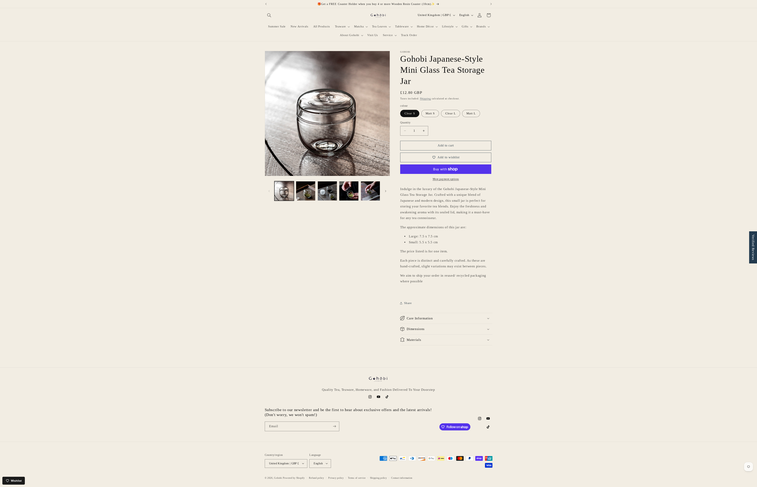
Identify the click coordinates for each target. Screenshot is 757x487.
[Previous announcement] (266, 4)
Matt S (430, 113)
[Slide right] (385, 191)
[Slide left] (269, 191)
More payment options (446, 178)
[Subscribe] (334, 426)
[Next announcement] (491, 4)
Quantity (405, 122)
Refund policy (316, 478)
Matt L (471, 113)
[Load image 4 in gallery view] (349, 191)
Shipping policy (378, 478)
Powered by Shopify (294, 478)
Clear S (410, 113)
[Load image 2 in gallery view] (305, 191)
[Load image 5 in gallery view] (370, 191)
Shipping (425, 98)
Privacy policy (336, 478)
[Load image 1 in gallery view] (284, 191)
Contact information (401, 478)
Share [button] (408, 302)
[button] (269, 15)
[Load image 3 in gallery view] (327, 191)
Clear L (450, 113)
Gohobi (278, 478)
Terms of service (357, 478)
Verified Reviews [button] (753, 247)
